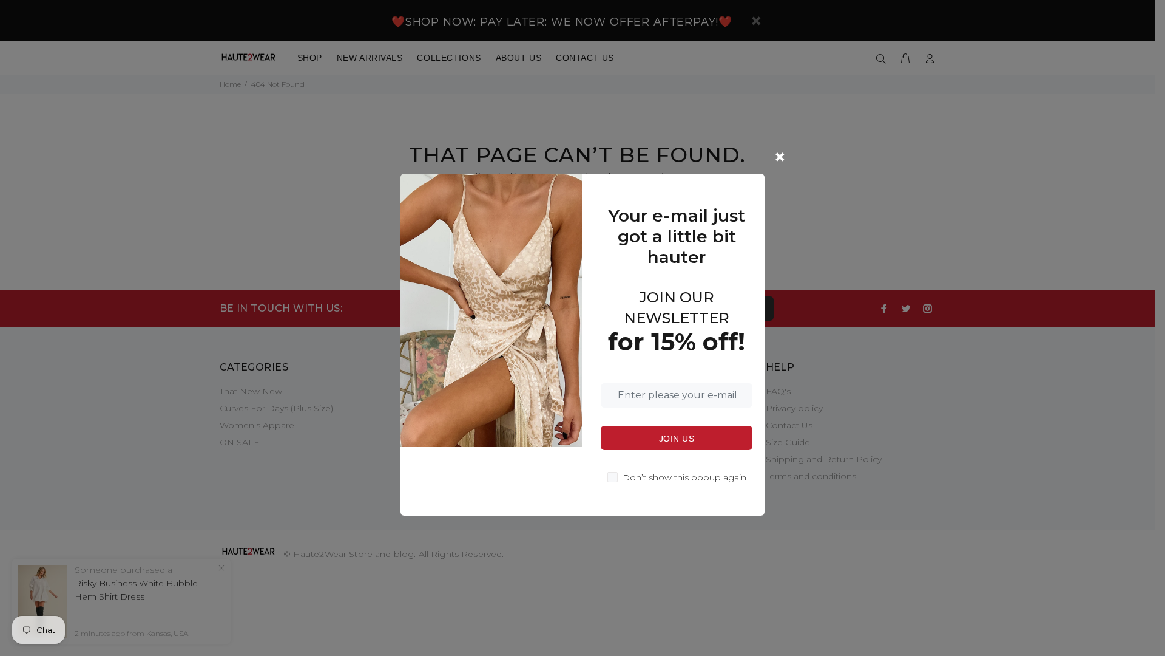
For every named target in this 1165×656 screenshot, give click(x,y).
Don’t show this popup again (684, 477)
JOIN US (676, 438)
